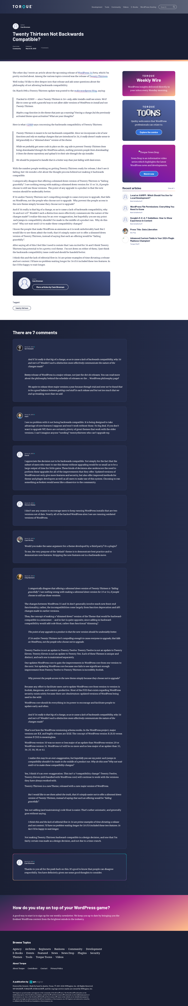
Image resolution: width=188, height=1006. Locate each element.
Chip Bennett (30, 578)
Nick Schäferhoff (136, 201)
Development (94, 949)
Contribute (32, 968)
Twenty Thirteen (98, 76)
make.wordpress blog (85, 90)
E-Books (18, 953)
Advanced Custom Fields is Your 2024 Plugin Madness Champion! (152, 239)
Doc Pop (133, 233)
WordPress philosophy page (103, 378)
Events (30, 953)
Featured (43, 953)
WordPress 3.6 (85, 72)
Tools (29, 957)
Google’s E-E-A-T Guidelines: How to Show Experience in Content (151, 219)
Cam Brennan (25, 27)
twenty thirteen (22, 308)
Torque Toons (44, 957)
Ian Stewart (29, 349)
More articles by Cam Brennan (50, 287)
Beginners (45, 949)
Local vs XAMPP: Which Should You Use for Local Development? (151, 196)
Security (95, 953)
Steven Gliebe (30, 505)
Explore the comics (149, 132)
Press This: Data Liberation (143, 229)
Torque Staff (134, 244)
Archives (30, 949)
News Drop (67, 953)
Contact (44, 968)
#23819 (29, 124)
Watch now (149, 174)
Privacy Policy (57, 968)
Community (17, 48)
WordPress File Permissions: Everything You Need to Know (152, 208)
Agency (17, 949)
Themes (17, 957)
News (54, 953)
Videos (59, 957)
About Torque (19, 968)
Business (59, 949)
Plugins (82, 953)
